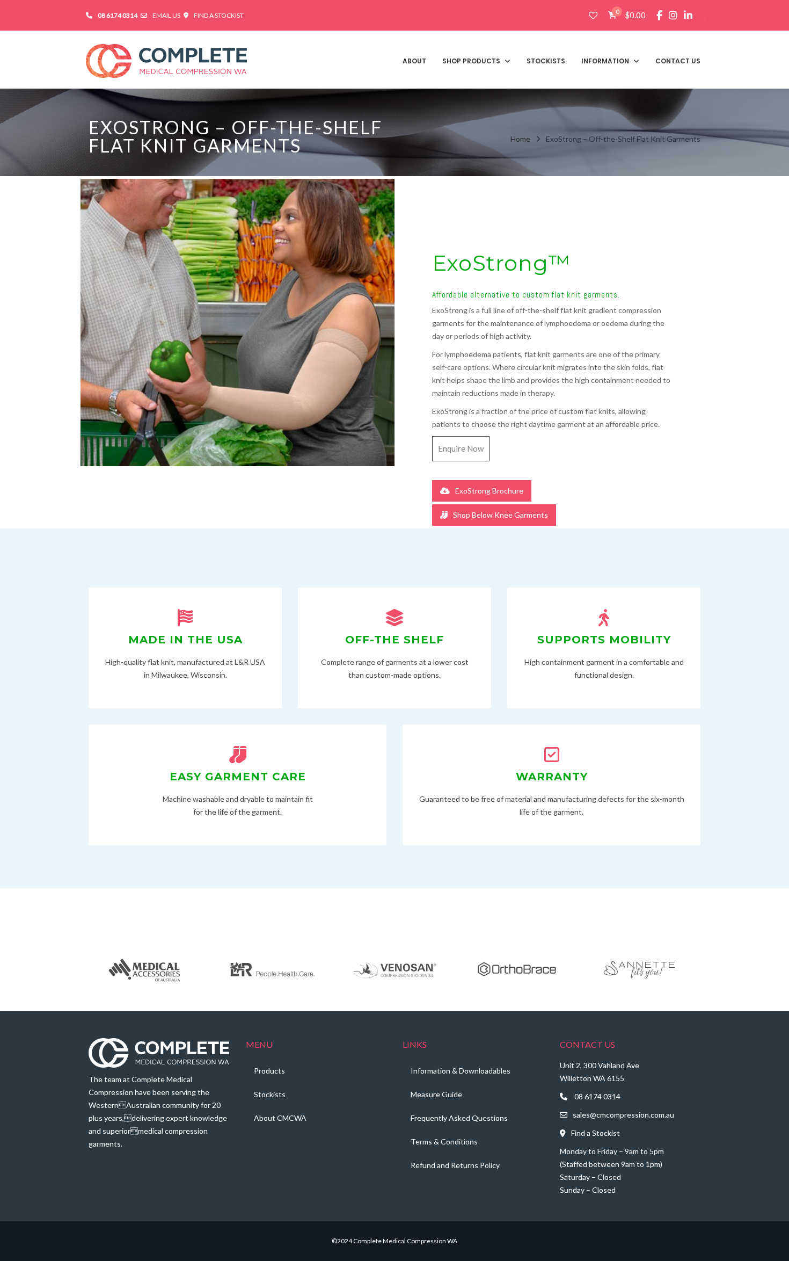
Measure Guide (436, 1094)
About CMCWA (280, 1117)
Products (269, 1070)
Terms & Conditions (444, 1141)
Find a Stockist (595, 1132)
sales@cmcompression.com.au (623, 1114)
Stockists (270, 1094)
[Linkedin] (688, 15)
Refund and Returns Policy (455, 1165)
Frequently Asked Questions (459, 1117)
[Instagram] (673, 15)
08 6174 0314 (597, 1096)
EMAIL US (166, 15)
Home (520, 138)
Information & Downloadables (460, 1070)
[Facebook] (659, 15)
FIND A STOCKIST (219, 15)
